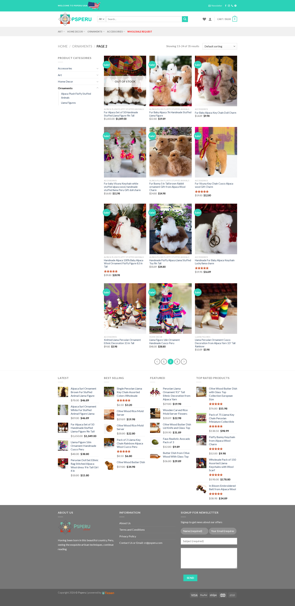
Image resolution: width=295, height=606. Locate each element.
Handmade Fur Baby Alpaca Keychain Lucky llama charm (215, 262)
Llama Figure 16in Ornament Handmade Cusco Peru (164, 341)
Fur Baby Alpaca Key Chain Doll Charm (215, 112)
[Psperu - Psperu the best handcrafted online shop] (75, 19)
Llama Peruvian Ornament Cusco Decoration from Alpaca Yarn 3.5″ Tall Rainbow (215, 343)
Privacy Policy (127, 536)
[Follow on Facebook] (226, 6)
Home (63, 46)
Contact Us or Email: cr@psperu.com (140, 542)
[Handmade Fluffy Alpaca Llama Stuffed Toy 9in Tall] (170, 229)
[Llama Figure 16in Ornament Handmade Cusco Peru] (170, 308)
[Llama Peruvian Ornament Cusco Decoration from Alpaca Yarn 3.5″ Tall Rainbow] (216, 308)
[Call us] (232, 6)
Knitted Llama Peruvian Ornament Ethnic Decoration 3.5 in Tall (122, 341)
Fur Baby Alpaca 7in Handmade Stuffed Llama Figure (170, 114)
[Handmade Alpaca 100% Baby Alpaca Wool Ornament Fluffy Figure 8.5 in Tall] (125, 229)
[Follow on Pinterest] (235, 6)
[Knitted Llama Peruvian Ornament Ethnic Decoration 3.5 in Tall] (125, 308)
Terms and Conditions (132, 529)
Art (60, 31)
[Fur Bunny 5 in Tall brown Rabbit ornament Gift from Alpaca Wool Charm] (170, 152)
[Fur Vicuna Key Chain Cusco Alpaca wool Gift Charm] (216, 152)
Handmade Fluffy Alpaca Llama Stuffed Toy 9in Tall (170, 262)
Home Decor (75, 31)
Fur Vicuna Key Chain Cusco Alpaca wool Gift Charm (214, 185)
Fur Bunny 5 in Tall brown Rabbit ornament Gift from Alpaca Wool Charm (167, 186)
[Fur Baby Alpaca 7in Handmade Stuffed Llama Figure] (170, 81)
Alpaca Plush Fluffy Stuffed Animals (76, 95)
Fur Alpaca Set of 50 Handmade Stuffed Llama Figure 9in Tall (121, 114)
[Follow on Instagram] (229, 6)
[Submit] (185, 19)
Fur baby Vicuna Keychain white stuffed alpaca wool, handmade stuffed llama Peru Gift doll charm (122, 186)
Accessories (115, 31)
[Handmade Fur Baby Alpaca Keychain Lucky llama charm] (216, 229)
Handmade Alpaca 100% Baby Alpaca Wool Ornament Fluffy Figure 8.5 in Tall (123, 263)
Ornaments (94, 31)
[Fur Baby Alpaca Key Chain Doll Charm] (216, 81)
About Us (125, 523)
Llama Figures (68, 102)
